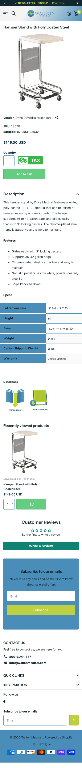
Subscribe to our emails (20, 711)
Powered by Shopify (59, 737)
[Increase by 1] (14, 153)
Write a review (41, 546)
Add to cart (24, 174)
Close (41, 675)
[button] (4, 3)
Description (13, 194)
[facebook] (4, 701)
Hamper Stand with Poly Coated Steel (20, 486)
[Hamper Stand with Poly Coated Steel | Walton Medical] (15, 400)
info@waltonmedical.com (27, 663)
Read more (58, 3)
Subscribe (41, 610)
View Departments (5, 13)
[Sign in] (69, 14)
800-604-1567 (20, 656)
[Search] (14, 13)
